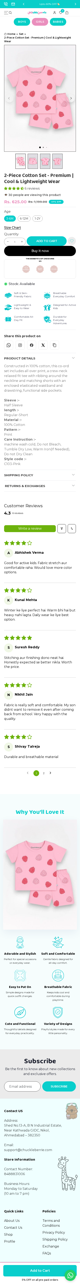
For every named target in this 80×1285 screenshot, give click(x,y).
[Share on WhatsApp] (8, 345)
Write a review (30, 528)
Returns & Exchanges (24, 486)
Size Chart (12, 228)
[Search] (10, 12)
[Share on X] (43, 345)
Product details (19, 358)
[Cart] (67, 12)
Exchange (50, 1246)
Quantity (11, 234)
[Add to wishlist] (72, 241)
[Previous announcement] (23, 4)
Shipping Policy (18, 475)
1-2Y (37, 218)
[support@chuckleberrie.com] (13, 4)
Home (11, 33)
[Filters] (61, 528)
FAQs (46, 1253)
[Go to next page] (51, 773)
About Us (11, 1221)
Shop (8, 1234)
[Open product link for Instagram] (20, 345)
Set (21, 33)
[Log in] (54, 12)
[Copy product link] (54, 345)
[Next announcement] (75, 4)
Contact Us (13, 1228)
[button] (9, 98)
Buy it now (40, 251)
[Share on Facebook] (31, 345)
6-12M (24, 218)
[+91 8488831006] (6, 4)
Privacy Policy (53, 1232)
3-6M (10, 218)
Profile (9, 1241)
